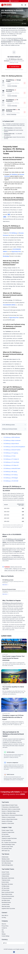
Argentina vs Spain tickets (8, 823)
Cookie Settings (5, 936)
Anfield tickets (5, 857)
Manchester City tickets (7, 884)
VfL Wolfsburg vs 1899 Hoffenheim (11, 437)
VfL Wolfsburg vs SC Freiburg (10, 474)
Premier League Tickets (7, 830)
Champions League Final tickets (9, 838)
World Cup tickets (6, 836)
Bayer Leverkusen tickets (8, 892)
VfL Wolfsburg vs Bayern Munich (11, 443)
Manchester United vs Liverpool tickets (11, 809)
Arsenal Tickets (5, 872)
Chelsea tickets (5, 876)
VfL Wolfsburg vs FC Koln (9, 456)
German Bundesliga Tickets (8, 844)
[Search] (22, 4)
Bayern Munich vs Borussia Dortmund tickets (12, 815)
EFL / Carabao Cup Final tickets (9, 842)
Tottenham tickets (6, 880)
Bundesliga (6, 256)
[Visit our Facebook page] (14, 952)
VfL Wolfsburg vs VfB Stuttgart (10, 477)
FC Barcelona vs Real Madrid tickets (10, 807)
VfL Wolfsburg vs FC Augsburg (10, 452)
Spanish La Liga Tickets (7, 846)
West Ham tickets (6, 906)
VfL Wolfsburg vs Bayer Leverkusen (12, 440)
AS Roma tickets (5, 890)
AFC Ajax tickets (5, 888)
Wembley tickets (6, 859)
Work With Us (5, 915)
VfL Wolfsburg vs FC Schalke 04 (11, 459)
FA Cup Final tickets (6, 840)
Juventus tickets (5, 904)
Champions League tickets (8, 832)
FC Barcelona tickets (6, 898)
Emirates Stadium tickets (7, 861)
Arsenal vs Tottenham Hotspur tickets (10, 811)
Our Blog (4, 917)
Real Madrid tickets (6, 902)
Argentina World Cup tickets (8, 908)
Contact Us (4, 928)
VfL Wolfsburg (11, 76)
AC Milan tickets (5, 886)
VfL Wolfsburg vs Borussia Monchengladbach (14, 446)
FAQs (3, 932)
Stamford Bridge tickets (7, 865)
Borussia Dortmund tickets (8, 896)
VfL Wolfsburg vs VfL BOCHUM (10, 481)
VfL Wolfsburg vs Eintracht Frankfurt (11, 449)
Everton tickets (5, 882)
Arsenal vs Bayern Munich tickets (9, 819)
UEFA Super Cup (6, 850)
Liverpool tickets (6, 874)
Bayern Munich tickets (7, 894)
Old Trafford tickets (6, 863)
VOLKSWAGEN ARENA (9, 305)
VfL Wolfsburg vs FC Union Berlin (11, 462)
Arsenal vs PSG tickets (7, 821)
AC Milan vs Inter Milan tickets (9, 813)
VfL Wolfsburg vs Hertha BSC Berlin (11, 468)
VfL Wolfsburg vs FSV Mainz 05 (10, 465)
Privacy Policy (5, 925)
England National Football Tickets (9, 805)
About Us (4, 923)
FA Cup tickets (5, 834)
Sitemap (4, 934)
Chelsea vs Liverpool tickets (8, 817)
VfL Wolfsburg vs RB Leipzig (10, 471)
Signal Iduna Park (16, 251)
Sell (2, 930)
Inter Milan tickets (6, 900)
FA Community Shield (7, 848)
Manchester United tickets (8, 878)
